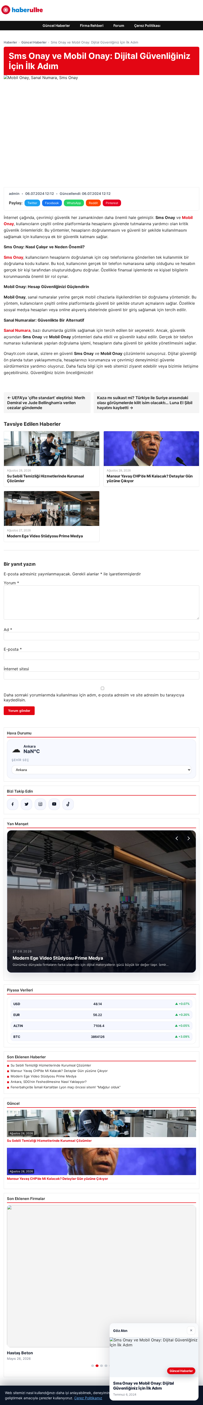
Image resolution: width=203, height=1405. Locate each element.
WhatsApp (74, 203)
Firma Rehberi (91, 25)
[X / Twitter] (26, 804)
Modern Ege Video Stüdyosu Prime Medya (43, 1076)
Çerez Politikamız (88, 1398)
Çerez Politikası (147, 25)
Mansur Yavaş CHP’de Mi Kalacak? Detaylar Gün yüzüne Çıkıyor (59, 1071)
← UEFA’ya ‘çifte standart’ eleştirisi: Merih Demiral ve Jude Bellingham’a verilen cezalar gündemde (46, 402)
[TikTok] (68, 804)
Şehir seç (20, 760)
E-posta (13, 649)
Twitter (32, 203)
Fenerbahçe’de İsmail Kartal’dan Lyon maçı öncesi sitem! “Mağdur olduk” (66, 1087)
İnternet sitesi (16, 668)
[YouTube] (54, 804)
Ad (8, 629)
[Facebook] (12, 804)
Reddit (93, 203)
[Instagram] (40, 804)
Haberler (10, 42)
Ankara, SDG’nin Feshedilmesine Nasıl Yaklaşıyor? (49, 1082)
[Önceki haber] (177, 838)
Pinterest (112, 203)
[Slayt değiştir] (92, 1365)
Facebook (52, 203)
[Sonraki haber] (188, 838)
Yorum (11, 582)
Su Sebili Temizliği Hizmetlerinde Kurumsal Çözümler (51, 1065)
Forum (118, 25)
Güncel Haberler (56, 25)
